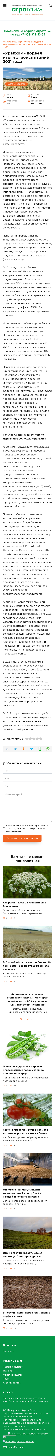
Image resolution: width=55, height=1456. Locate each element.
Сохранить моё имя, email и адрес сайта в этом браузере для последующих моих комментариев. (27, 828)
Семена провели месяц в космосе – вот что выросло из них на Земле (26, 1131)
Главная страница (12, 42)
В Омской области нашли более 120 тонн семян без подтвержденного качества (27, 966)
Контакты (8, 1351)
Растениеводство (33, 42)
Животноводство (13, 1375)
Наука (6, 1379)
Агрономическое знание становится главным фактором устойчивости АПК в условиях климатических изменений (27, 999)
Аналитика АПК (11, 1382)
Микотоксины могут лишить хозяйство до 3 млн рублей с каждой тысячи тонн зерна (22, 1193)
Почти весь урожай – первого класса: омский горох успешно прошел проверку (23, 1070)
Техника (7, 1370)
